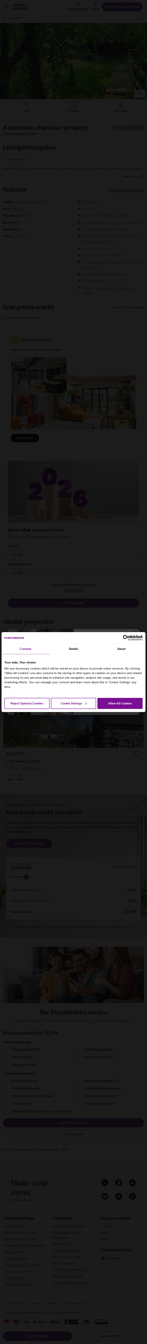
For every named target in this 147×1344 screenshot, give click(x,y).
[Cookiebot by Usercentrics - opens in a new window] (126, 638)
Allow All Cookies (120, 703)
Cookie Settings (71, 703)
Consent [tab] (25, 648)
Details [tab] (73, 648)
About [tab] (121, 648)
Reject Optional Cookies (27, 703)
